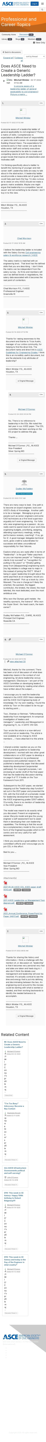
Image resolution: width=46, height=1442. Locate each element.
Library (6, 39)
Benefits (6, 1397)
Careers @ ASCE (9, 1372)
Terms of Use (8, 1419)
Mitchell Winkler (23, 118)
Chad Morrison (24, 238)
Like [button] (41, 103)
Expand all (8, 58)
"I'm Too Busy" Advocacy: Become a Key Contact (14, 1106)
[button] (4, 81)
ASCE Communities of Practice (15, 1379)
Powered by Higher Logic (23, 1437)
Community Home (9, 34)
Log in (34, 4)
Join (4, 1393)
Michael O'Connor (26, 409)
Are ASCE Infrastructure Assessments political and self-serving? (15, 1170)
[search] (42, 9)
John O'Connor (12, 1177)
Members (34, 39)
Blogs (19, 39)
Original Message (26, 381)
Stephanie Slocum (13, 1113)
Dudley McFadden (24, 488)
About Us (6, 1415)
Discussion (26, 34)
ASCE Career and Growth (13, 1375)
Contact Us (7, 1401)
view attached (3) (18, 661)
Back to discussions (12, 52)
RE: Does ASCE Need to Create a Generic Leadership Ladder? (15, 1044)
